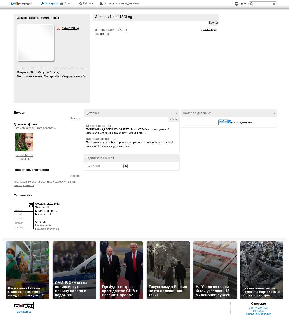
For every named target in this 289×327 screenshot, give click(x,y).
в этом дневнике (241, 122)
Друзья (34, 17)
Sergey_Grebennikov (41, 181)
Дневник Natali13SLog (111, 29)
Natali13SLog (59, 28)
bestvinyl (19, 185)
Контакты (258, 310)
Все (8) (75, 175)
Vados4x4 (60, 181)
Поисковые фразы (47, 229)
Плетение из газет (98, 139)
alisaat (71, 181)
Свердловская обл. (74, 76)
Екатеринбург (52, 76)
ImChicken (20, 181)
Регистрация (52, 3)
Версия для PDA (258, 307)
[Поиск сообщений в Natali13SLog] (223, 121)
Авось (107, 3)
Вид (242, 4)
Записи (22, 17)
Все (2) (174, 118)
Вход (67, 3)
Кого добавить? (46, 128)
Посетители (43, 225)
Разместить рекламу (258, 313)
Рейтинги (88, 3)
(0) (109, 125)
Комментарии (50, 17)
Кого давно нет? (24, 128)
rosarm (29, 185)
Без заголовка (95, 125)
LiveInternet (21, 4)
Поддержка (236, 4)
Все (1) (213, 22)
